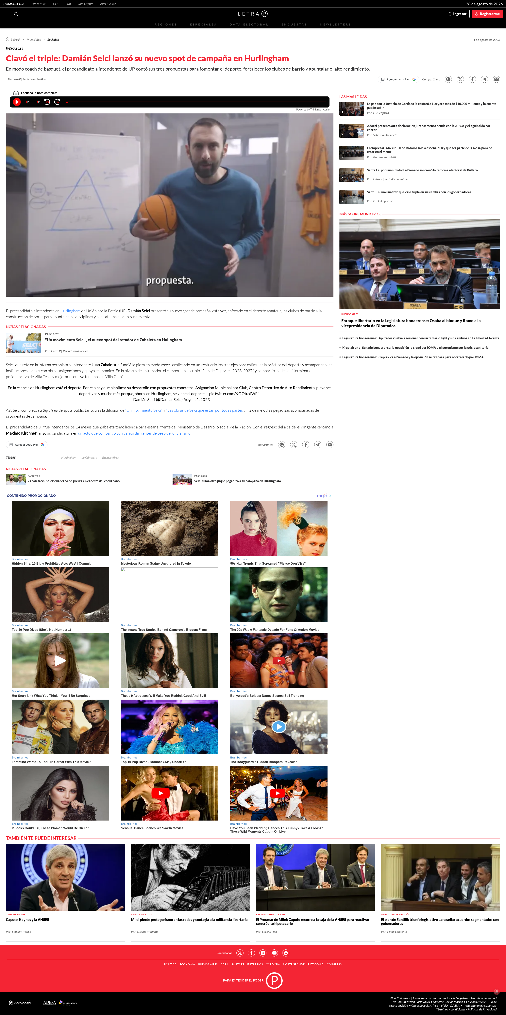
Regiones (166, 24)
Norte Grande (294, 964)
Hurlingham (70, 310)
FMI (68, 4)
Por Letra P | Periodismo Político (26, 79)
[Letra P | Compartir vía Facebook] (472, 79)
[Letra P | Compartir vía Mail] (496, 79)
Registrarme (490, 14)
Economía (187, 964)
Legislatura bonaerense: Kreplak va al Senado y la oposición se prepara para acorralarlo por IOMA (413, 357)
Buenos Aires (110, 457)
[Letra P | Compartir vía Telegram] (484, 79)
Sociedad (53, 39)
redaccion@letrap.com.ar (481, 1005)
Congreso (334, 964)
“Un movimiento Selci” (144, 410)
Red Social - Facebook (251, 953)
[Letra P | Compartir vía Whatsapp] (448, 79)
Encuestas (294, 24)
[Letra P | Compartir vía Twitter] (460, 79)
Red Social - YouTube (274, 953)
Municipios (34, 39)
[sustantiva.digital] (68, 1003)
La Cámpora (89, 457)
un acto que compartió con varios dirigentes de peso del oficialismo (134, 433)
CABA (224, 964)
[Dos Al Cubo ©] (20, 1003)
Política (170, 964)
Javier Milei (38, 4)
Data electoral (249, 24)
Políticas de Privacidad (482, 1009)
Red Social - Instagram (263, 953)
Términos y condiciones (451, 1009)
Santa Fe (237, 964)
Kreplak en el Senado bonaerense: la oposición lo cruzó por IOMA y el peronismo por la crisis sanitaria (415, 347)
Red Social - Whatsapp (285, 953)
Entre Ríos (255, 964)
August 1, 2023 (196, 399)
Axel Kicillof (108, 4)
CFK (56, 4)
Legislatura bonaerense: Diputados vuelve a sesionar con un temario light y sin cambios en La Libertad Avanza (420, 338)
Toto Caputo (85, 4)
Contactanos (224, 953)
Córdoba (273, 964)
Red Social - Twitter (240, 953)
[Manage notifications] (497, 991)
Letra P (15, 39)
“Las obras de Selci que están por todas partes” (205, 410)
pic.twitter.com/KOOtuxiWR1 (234, 393)
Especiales (203, 24)
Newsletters (335, 24)
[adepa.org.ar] (49, 1003)
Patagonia (316, 964)
